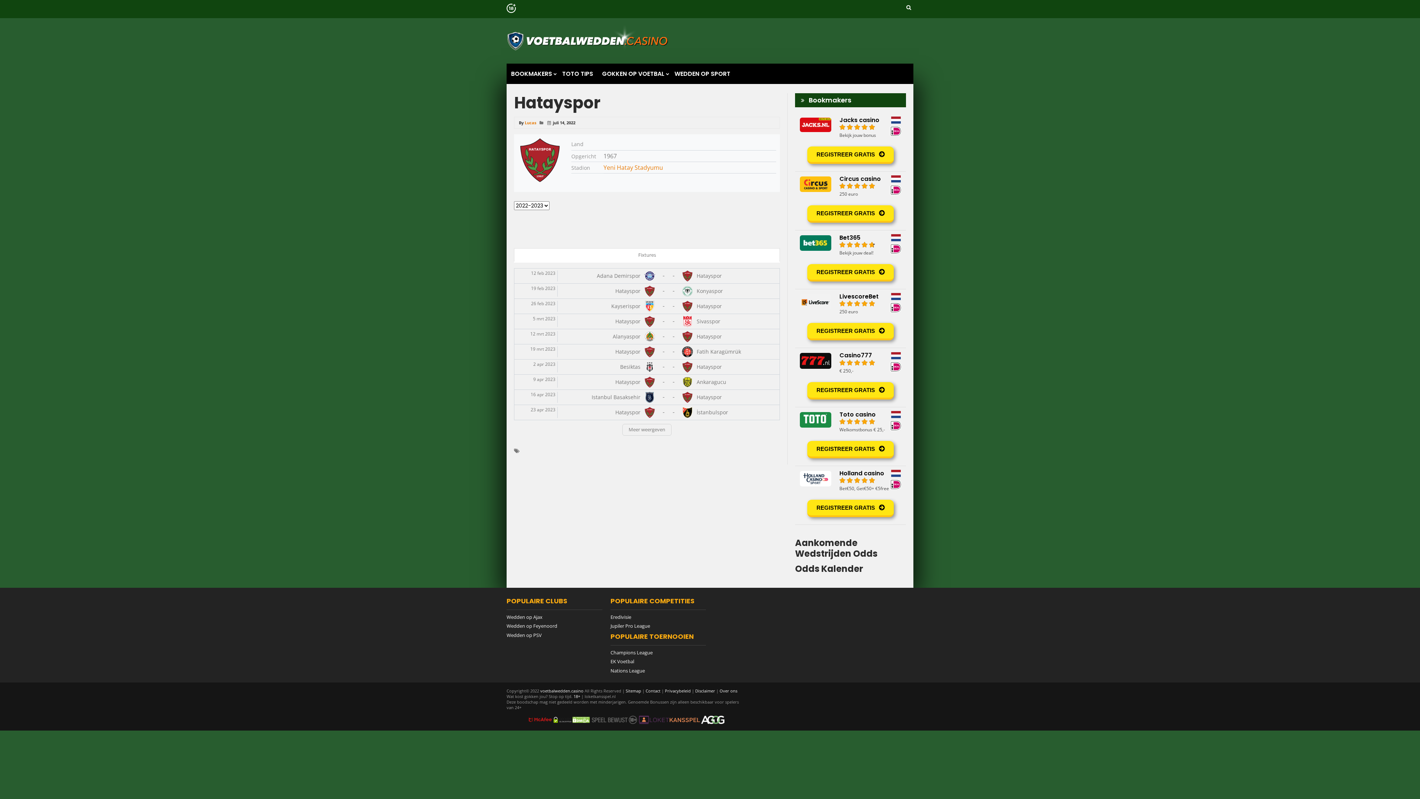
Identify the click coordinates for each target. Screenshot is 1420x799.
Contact (653, 691)
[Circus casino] (850, 201)
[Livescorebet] (850, 318)
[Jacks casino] (850, 142)
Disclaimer (705, 691)
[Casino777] (850, 377)
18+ (577, 696)
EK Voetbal (622, 661)
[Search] (908, 7)
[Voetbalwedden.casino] (589, 53)
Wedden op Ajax (524, 617)
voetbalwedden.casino (562, 691)
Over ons (728, 691)
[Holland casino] (850, 495)
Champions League (632, 652)
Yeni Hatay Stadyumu (633, 167)
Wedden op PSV (524, 635)
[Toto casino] (850, 436)
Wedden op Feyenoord (532, 626)
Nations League (628, 670)
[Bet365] (850, 259)
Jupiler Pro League (630, 626)
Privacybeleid (678, 691)
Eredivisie (621, 617)
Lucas (530, 122)
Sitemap (633, 691)
